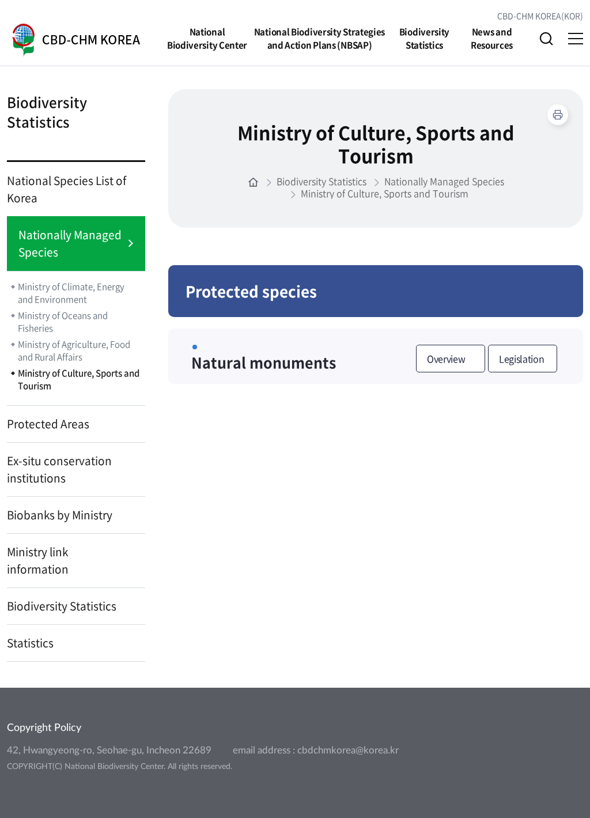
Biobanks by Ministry (59, 515)
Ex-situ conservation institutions (59, 469)
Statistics (30, 643)
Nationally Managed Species (70, 243)
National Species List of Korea (66, 189)
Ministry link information (38, 560)
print (557, 114)
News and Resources (492, 38)
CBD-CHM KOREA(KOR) (540, 15)
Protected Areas (48, 424)
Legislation (521, 358)
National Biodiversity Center (207, 38)
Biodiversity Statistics (424, 38)
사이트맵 (575, 38)
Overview (446, 358)
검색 (546, 38)
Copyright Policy (44, 728)
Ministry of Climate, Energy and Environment (71, 293)
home (253, 182)
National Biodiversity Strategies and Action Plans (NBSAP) (319, 38)
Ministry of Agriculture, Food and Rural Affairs (74, 350)
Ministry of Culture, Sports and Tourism (78, 379)
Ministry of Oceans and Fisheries (63, 321)
